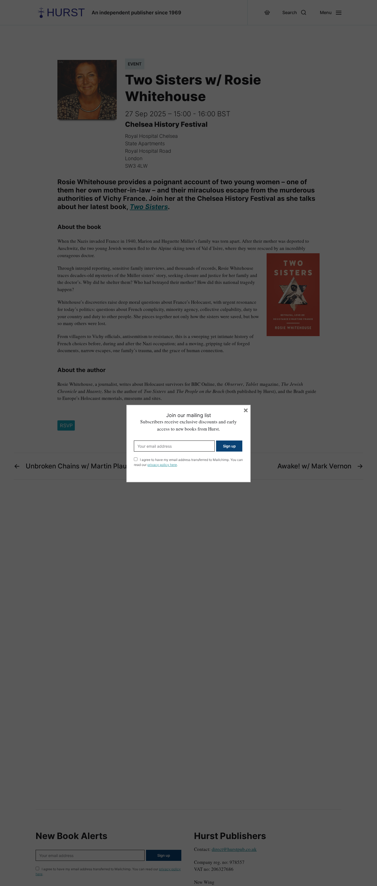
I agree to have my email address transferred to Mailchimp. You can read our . (188, 462)
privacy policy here (162, 465)
